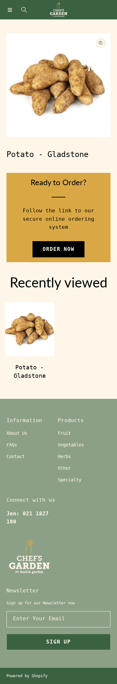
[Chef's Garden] (58, 9)
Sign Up (58, 642)
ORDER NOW (58, 249)
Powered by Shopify (26, 676)
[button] (10, 10)
